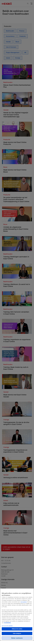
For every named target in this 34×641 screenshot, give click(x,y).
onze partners (24, 601)
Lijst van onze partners (7, 625)
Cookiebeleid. (7, 622)
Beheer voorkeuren (17, 638)
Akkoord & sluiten (17, 629)
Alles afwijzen (17, 633)
